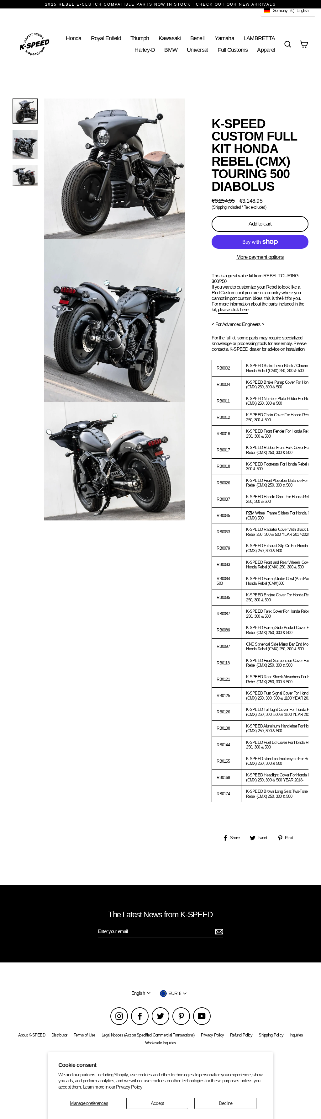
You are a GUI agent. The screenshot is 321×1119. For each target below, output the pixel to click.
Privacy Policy (129, 1087)
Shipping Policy (271, 1035)
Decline (226, 1103)
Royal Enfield (106, 38)
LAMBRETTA (259, 38)
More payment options (260, 257)
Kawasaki (170, 38)
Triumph (139, 38)
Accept (157, 1103)
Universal (197, 49)
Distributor (59, 1035)
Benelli (198, 38)
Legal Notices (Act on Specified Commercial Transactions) (148, 1035)
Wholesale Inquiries (160, 1043)
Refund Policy (241, 1035)
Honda (73, 38)
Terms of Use (84, 1035)
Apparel (266, 49)
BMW (170, 49)
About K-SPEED (31, 1035)
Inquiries (296, 1035)
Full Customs (233, 49)
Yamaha (224, 38)
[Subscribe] (218, 931)
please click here (233, 309)
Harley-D (144, 49)
